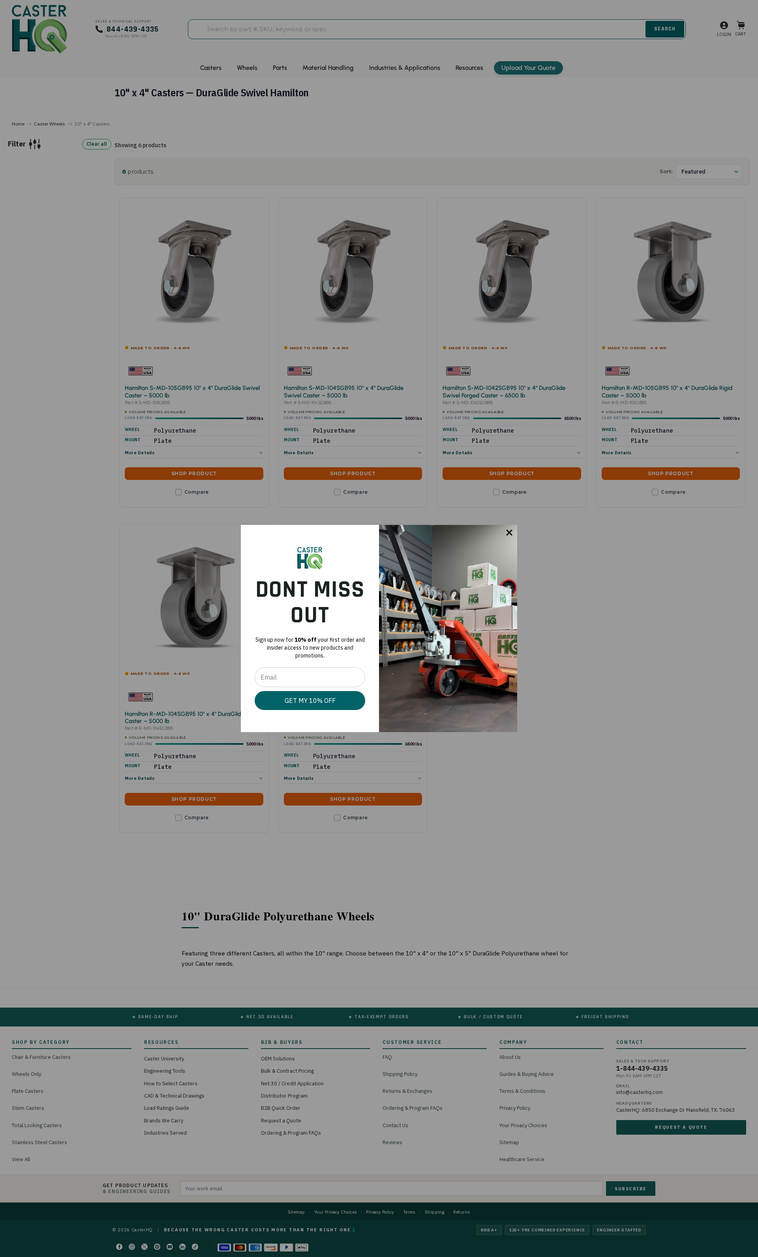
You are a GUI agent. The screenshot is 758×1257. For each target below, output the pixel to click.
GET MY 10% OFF (310, 700)
